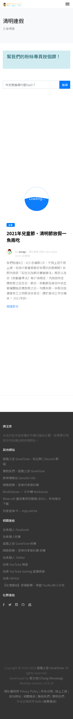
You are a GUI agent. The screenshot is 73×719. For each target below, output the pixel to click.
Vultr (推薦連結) (46, 701)
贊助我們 (58, 696)
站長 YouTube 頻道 (15, 564)
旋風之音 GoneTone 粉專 (19, 543)
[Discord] (16, 604)
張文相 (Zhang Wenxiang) (46, 678)
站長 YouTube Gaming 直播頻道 (24, 571)
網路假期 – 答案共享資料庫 (21, 485)
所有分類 (47, 691)
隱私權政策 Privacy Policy (21, 691)
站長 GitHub (11, 578)
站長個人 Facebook (16, 529)
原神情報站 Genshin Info (19, 478)
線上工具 (61, 691)
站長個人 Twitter (14, 557)
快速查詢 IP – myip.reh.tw (20, 510)
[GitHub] (23, 604)
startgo (22, 251)
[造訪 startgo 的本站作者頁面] (9, 254)
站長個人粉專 (12, 536)
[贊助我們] (30, 604)
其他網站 (15, 696)
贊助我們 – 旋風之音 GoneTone (24, 471)
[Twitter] (10, 604)
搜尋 (65, 85)
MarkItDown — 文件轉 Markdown (25, 491)
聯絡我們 (44, 696)
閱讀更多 (13, 306)
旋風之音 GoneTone (50, 668)
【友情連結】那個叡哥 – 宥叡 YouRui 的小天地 (33, 585)
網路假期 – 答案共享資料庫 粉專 (24, 550)
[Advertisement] (36, 134)
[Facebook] (4, 604)
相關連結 (29, 696)
